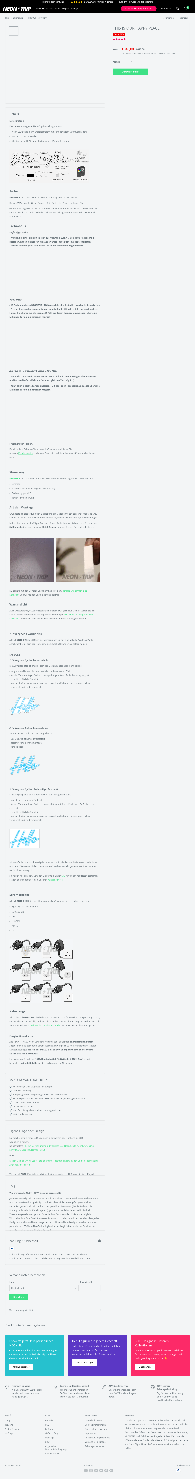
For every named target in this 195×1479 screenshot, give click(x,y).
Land (11, 1282)
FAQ (63, 875)
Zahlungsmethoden (95, 1446)
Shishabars (18, 18)
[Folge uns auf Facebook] (86, 1470)
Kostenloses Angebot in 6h (138, 8)
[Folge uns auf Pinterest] (96, 1470)
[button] (119, 39)
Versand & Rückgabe (95, 1441)
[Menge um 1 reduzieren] (125, 62)
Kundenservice (25, 453)
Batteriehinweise (93, 1420)
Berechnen (18, 1297)
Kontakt (49, 1420)
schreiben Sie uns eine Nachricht (44, 1025)
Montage (49, 1437)
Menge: (116, 61)
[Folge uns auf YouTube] (101, 1470)
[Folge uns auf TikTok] (106, 1470)
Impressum (90, 1433)
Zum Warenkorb (130, 71)
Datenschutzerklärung (96, 1429)
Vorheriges (169, 18)
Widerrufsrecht (52, 1453)
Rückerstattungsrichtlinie (21, 1310)
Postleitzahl (86, 1282)
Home (7, 18)
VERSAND (60, 2)
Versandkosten (139, 53)
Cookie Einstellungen (95, 1424)
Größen (49, 1429)
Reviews (49, 8)
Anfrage (74, 8)
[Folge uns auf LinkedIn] (111, 1470)
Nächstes (183, 18)
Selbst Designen (62, 8)
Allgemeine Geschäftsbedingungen (56, 1448)
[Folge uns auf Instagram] (91, 1470)
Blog (47, 1441)
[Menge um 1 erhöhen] (139, 62)
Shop (38, 8)
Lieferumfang (51, 1433)
